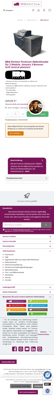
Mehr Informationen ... (33, 381)
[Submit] (46, 225)
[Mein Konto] (44, 10)
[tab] (27, 166)
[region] (27, 44)
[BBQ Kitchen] (27, 74)
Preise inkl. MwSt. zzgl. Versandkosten (17, 104)
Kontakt (8, 280)
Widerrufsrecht (11, 262)
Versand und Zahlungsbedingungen (19, 267)
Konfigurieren (39, 386)
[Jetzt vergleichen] (38, 10)
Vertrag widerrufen (8, 362)
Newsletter (9, 275)
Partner (8, 277)
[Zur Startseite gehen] (27, 4)
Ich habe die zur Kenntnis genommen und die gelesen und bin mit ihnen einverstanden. (28, 230)
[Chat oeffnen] (36, 107)
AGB (6, 231)
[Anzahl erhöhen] (23, 114)
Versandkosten (40, 369)
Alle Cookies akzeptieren (28, 392)
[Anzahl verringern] (7, 114)
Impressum (9, 254)
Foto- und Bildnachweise (14, 272)
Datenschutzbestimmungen (21, 229)
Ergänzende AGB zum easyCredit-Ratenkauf (22, 259)
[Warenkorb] (50, 10)
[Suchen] (33, 10)
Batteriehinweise (11, 270)
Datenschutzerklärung (13, 265)
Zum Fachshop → (15, 133)
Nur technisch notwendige (21, 386)
